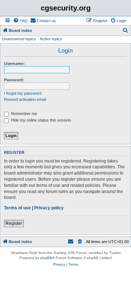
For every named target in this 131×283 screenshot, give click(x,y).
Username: (14, 63)
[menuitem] (20, 20)
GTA (71, 253)
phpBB (46, 258)
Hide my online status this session (40, 120)
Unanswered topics (19, 39)
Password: (14, 80)
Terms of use (17, 207)
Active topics (51, 39)
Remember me (23, 113)
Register (13, 223)
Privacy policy (49, 207)
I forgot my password (22, 93)
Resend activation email (25, 99)
